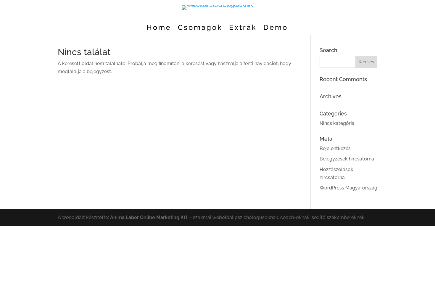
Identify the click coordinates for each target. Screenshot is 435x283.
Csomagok (200, 28)
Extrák (243, 28)
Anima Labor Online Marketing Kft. (149, 217)
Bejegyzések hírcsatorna (347, 159)
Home (158, 28)
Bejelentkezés (335, 148)
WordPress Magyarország (348, 188)
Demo (275, 28)
